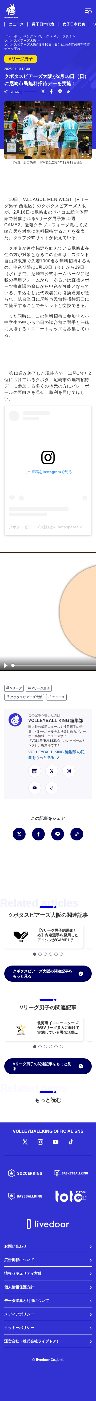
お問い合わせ (15, 1246)
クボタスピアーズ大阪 (25, 697)
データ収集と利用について (26, 1300)
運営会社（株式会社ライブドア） (32, 1341)
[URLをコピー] (68, 91)
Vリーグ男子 (40, 688)
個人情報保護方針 (19, 1287)
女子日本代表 (74, 24)
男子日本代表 (43, 24)
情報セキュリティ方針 (23, 1273)
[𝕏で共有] (43, 92)
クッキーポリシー (19, 1327)
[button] (34, 954)
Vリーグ (15, 688)
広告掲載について (19, 1260)
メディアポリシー (19, 1314)
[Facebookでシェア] (51, 92)
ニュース (16, 24)
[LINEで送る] (60, 92)
